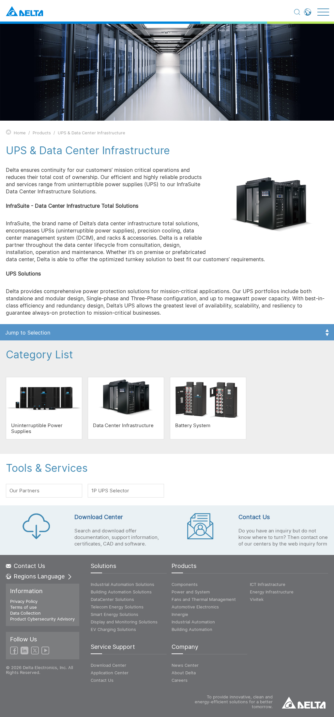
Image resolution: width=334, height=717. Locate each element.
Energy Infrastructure (272, 591)
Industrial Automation (193, 621)
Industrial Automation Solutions (122, 584)
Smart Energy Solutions (114, 614)
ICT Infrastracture (267, 584)
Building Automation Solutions (121, 591)
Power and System (191, 591)
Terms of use (23, 607)
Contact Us (29, 566)
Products (42, 132)
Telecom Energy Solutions (117, 606)
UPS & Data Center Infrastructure (91, 132)
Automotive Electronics (195, 606)
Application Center (110, 672)
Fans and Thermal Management (204, 599)
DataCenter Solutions (112, 599)
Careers (180, 680)
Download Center (108, 665)
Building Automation (192, 629)
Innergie (180, 614)
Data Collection (25, 613)
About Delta (184, 672)
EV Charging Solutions (113, 629)
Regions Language (39, 576)
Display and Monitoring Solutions (124, 621)
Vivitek (257, 599)
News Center (185, 665)
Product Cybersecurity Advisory (42, 618)
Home (20, 132)
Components (185, 584)
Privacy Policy (24, 601)
